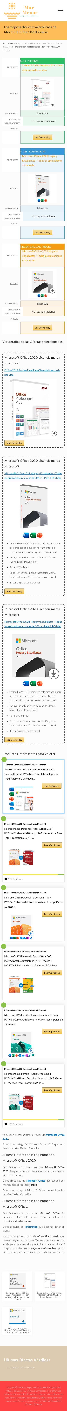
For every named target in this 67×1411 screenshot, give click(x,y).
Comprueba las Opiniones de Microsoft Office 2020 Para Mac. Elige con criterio (49, 1295)
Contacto (38, 1404)
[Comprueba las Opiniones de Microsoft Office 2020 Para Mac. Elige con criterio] (50, 1281)
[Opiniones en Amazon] (33, 874)
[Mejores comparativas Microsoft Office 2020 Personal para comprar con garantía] (17, 1316)
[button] (60, 11)
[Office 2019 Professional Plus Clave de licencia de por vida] (33, 438)
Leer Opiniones (51, 786)
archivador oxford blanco (21, 1367)
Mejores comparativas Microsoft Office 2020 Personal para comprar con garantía (17, 1330)
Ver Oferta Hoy (42, 137)
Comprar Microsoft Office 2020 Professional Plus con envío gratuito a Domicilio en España (17, 1296)
